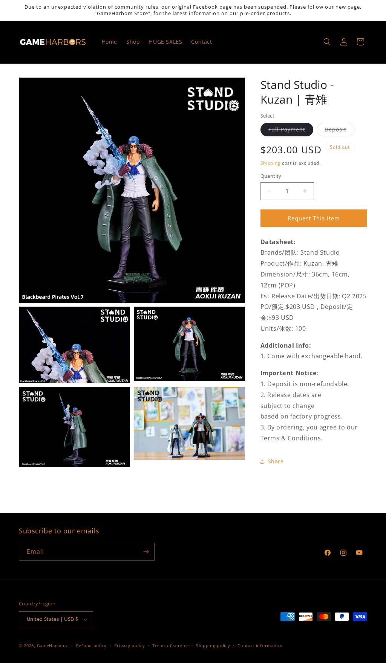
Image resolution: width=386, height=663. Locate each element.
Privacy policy (129, 645)
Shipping (270, 163)
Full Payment (290, 130)
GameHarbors (52, 645)
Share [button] (276, 461)
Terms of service (170, 645)
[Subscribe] (146, 552)
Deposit (339, 130)
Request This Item (314, 218)
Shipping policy (213, 645)
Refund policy (91, 645)
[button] (327, 42)
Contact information (259, 645)
